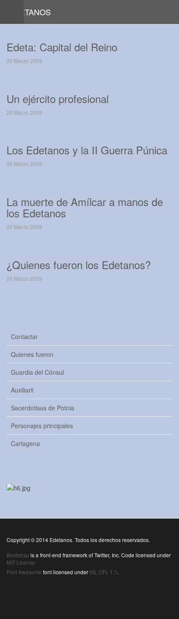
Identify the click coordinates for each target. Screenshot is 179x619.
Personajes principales (42, 425)
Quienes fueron (32, 354)
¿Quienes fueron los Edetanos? (79, 264)
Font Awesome (24, 572)
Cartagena (25, 443)
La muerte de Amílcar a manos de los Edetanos (85, 207)
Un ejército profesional (58, 98)
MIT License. (21, 562)
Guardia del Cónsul (37, 372)
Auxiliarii (22, 390)
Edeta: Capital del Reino (62, 46)
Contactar (24, 336)
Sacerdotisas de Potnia (42, 407)
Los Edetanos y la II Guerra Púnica (87, 149)
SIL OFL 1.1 (103, 572)
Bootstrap (18, 555)
